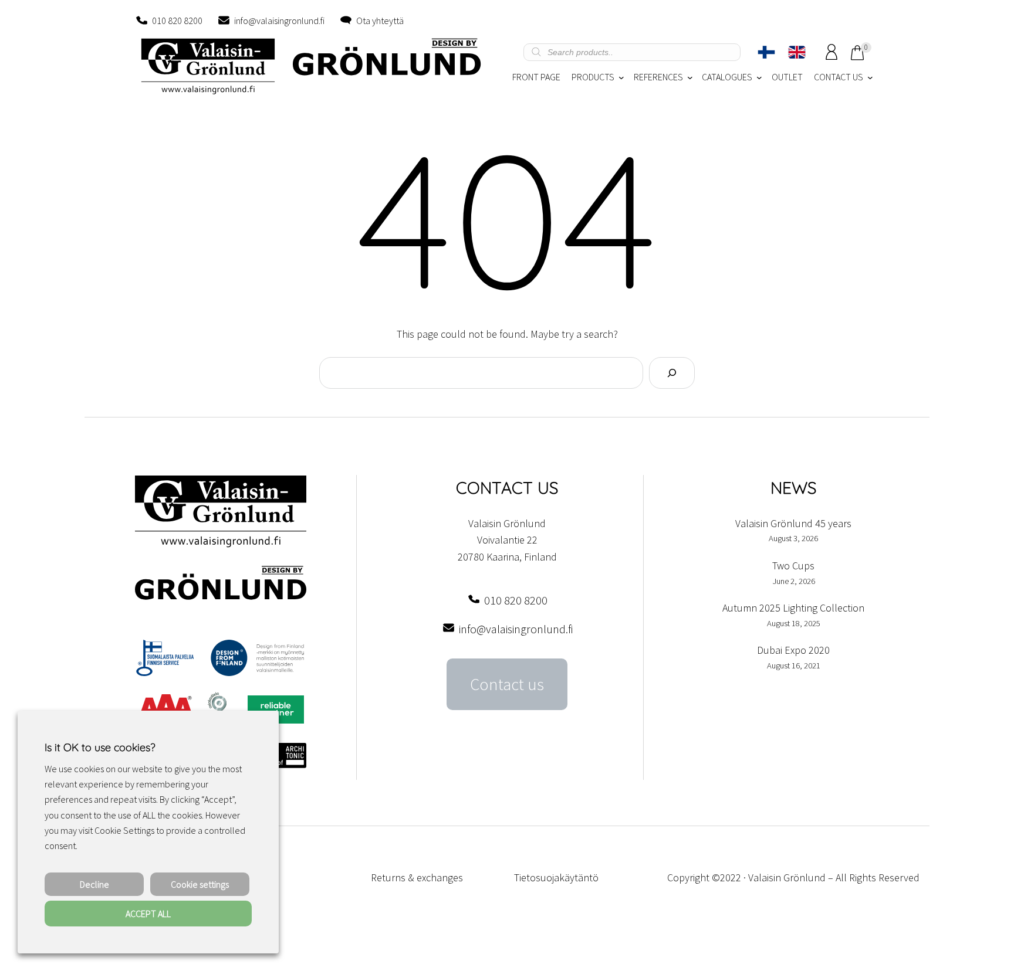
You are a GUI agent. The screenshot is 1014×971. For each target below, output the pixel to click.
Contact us (507, 684)
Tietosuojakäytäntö (556, 877)
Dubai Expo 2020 (793, 650)
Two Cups (793, 565)
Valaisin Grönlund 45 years (793, 523)
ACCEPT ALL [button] (148, 913)
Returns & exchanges (417, 877)
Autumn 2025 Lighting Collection (793, 607)
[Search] (672, 373)
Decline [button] (94, 884)
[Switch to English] (797, 52)
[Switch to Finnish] (766, 52)
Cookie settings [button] (200, 884)
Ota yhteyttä (380, 20)
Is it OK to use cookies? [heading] (100, 747)
